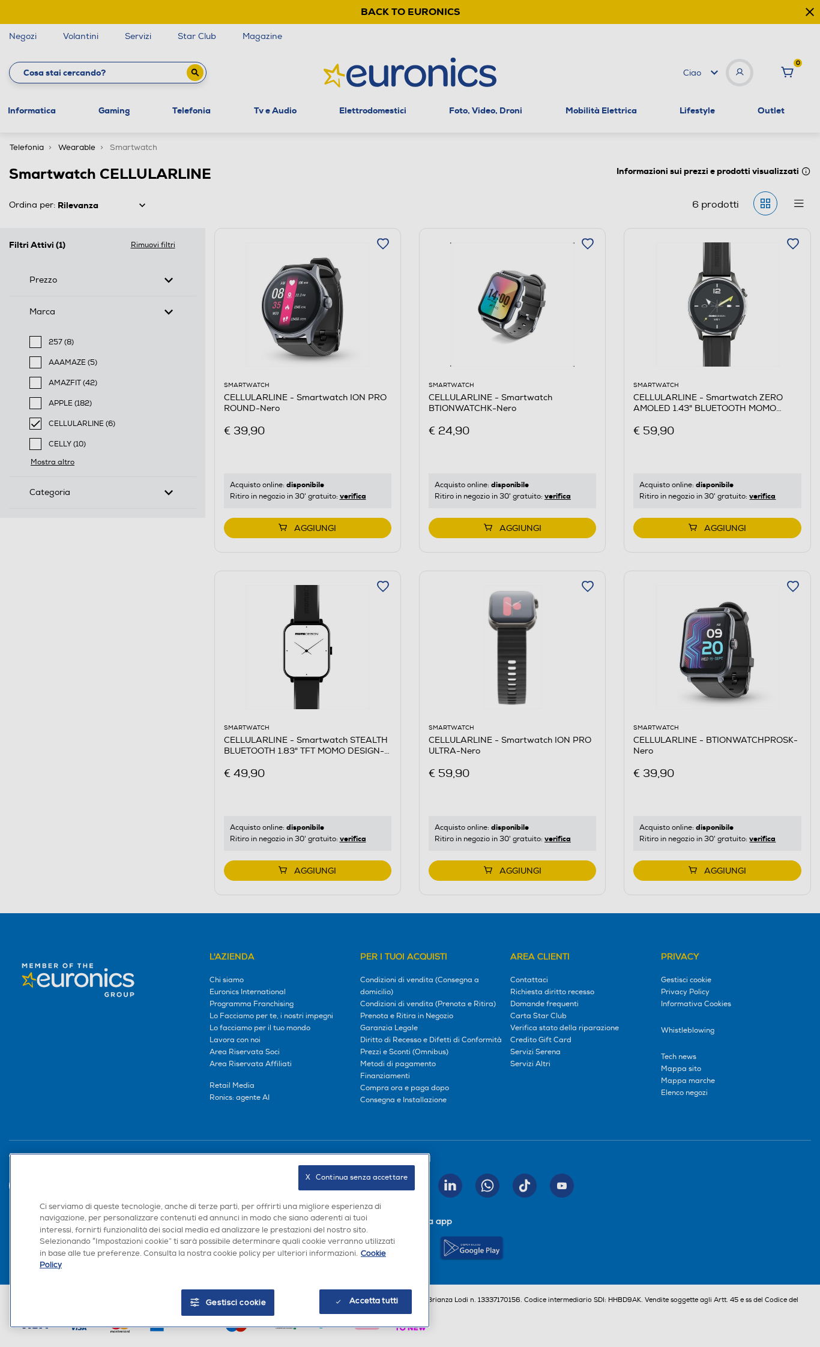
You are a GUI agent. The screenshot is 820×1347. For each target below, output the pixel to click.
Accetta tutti (373, 1301)
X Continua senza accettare (357, 1177)
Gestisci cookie (236, 1302)
